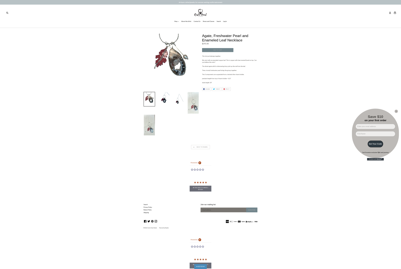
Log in (225, 21)
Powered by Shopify (164, 227)
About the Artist (186, 21)
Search (219, 21)
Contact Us (197, 21)
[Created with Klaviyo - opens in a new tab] (375, 159)
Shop (176, 21)
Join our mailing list (208, 205)
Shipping (146, 212)
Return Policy (148, 210)
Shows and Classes (208, 21)
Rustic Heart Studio (152, 227)
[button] (200, 266)
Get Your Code (375, 144)
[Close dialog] (396, 111)
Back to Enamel (202, 147)
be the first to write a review (200, 188)
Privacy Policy (148, 207)
